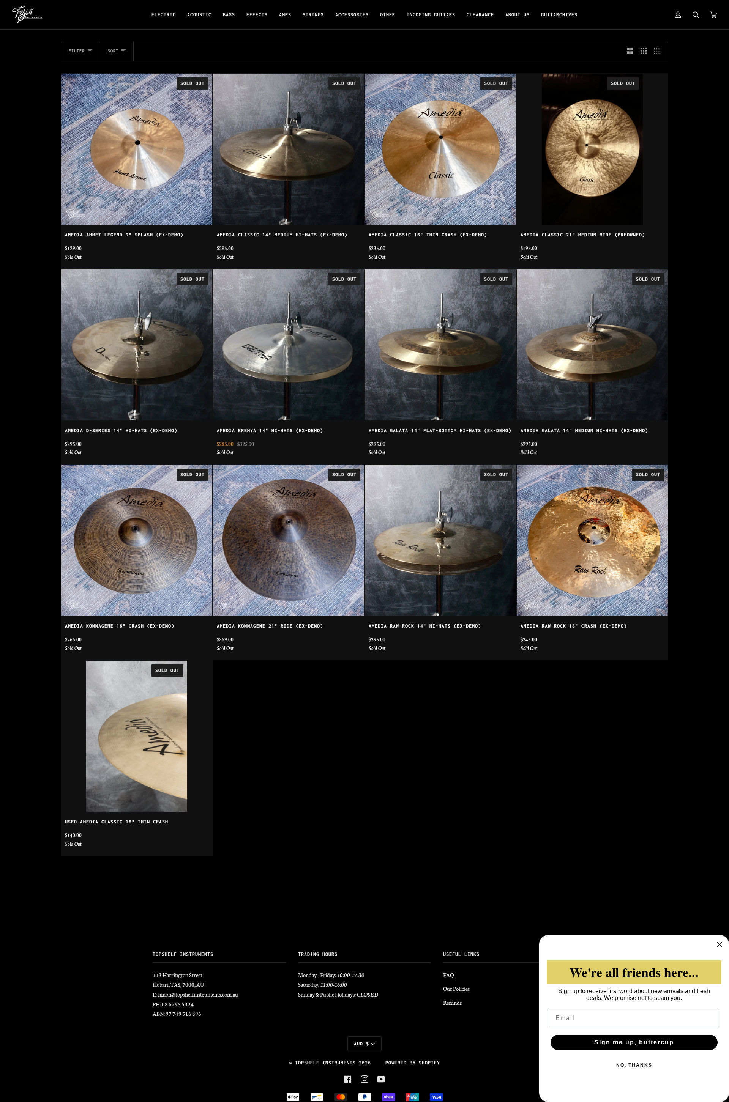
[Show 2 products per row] (630, 51)
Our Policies (456, 988)
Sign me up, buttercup (634, 1042)
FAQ (448, 975)
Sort (113, 51)
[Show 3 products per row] (643, 51)
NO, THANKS (634, 1065)
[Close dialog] (719, 944)
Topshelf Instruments (325, 1063)
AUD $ (361, 1044)
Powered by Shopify (412, 1063)
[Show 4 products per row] (659, 51)
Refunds (452, 1002)
